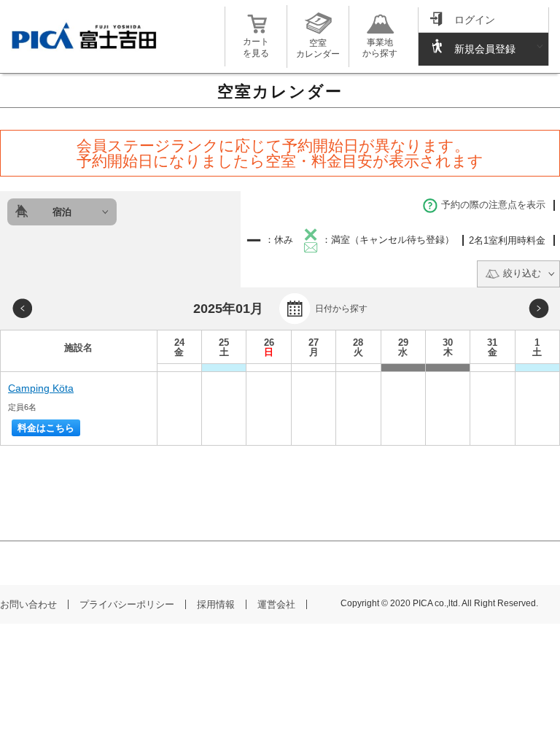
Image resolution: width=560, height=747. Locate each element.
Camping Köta (41, 388)
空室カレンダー (318, 48)
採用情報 (216, 604)
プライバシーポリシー (126, 604)
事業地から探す (379, 47)
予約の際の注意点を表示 (493, 204)
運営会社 (276, 604)
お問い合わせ (28, 604)
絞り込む (522, 273)
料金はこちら (46, 427)
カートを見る (256, 47)
